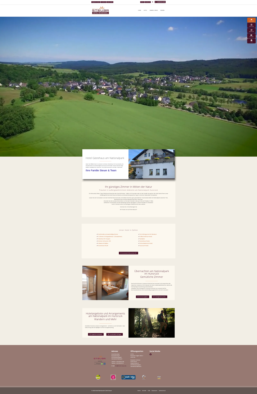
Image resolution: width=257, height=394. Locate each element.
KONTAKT (142, 2)
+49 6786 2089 (103, 2)
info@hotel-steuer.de (96, 2)
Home (139, 390)
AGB (149, 390)
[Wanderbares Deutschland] (98, 377)
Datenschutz (162, 390)
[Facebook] (151, 354)
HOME (139, 10)
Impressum (154, 390)
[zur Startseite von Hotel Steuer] (251, 19)
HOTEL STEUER (251, 21)
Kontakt (144, 390)
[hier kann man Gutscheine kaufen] (251, 35)
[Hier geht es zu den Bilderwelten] (251, 30)
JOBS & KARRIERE (110, 2)
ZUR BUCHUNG (251, 26)
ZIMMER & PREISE (154, 10)
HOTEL (145, 10)
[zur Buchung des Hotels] (251, 25)
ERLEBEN (162, 10)
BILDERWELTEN (147, 2)
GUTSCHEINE (251, 36)
